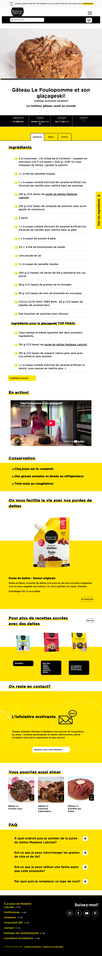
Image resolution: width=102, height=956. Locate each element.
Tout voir (90, 621)
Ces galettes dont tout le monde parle (76, 667)
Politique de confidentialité (53, 947)
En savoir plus (87, 599)
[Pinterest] (95, 913)
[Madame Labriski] (17, 13)
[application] (51, 423)
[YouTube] (87, 913)
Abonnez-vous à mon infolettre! (48, 750)
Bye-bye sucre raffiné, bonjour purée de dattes (47, 667)
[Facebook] (78, 913)
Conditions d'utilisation (32, 947)
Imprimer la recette (19, 378)
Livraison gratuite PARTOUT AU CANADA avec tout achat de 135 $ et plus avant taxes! (54, 3)
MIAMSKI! (19, 663)
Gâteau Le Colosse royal (15, 807)
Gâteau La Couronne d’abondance (44, 809)
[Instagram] (70, 913)
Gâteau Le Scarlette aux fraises (74, 809)
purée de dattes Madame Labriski (65, 345)
